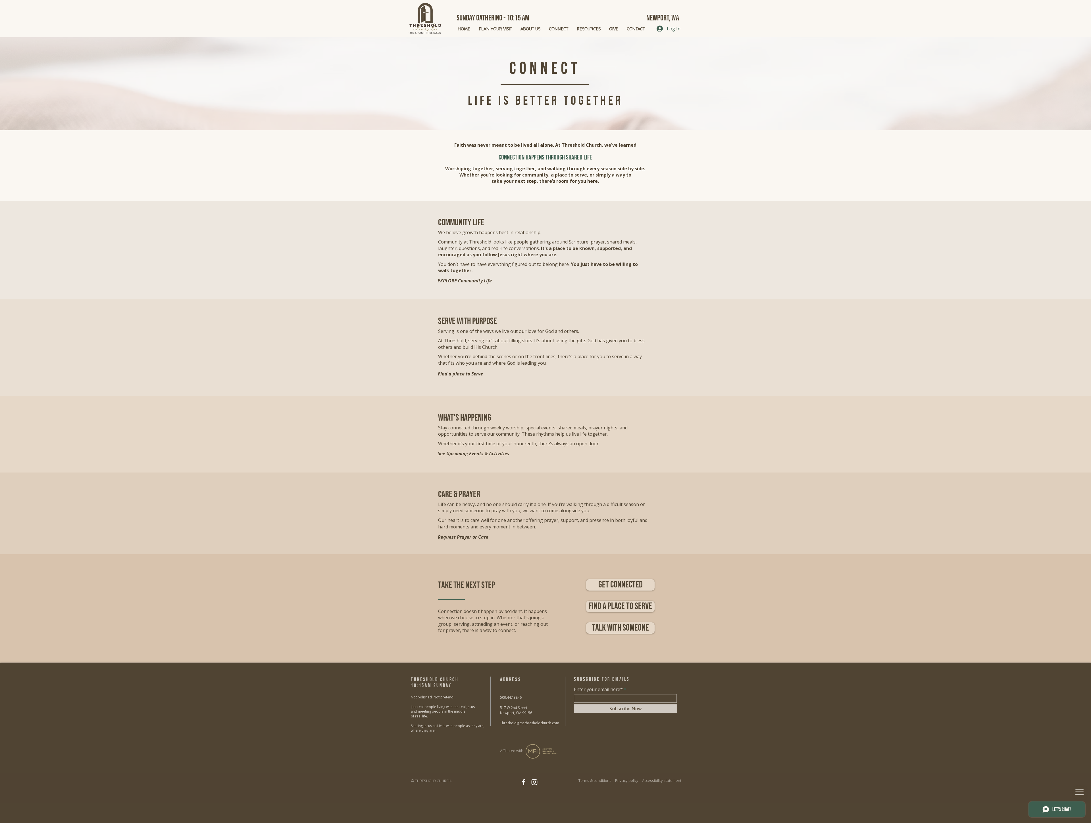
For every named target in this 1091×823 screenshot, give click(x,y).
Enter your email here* (598, 689)
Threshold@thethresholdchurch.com (529, 723)
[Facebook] (524, 782)
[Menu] (1079, 791)
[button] (620, 628)
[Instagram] (534, 782)
